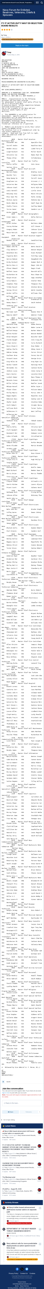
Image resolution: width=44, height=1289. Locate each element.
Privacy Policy (13, 1273)
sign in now (6, 1093)
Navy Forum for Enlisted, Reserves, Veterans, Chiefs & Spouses (19, 12)
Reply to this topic (22, 45)
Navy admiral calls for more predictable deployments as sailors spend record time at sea (22, 1245)
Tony (5, 35)
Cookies (32, 1273)
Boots (17, 1286)
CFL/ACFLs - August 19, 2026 (11, 1189)
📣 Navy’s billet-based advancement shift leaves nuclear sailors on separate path (22, 1209)
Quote (8, 1081)
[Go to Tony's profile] (4, 54)
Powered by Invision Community (22, 1278)
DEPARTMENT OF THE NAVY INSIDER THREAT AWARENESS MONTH (21, 1230)
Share (11, 1112)
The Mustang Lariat (8, 1177)
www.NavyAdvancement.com (22, 1284)
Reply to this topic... (12, 1103)
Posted (13, 55)
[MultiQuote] (3, 1081)
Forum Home (22, 1282)
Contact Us (24, 1273)
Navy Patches (24, 1286)
